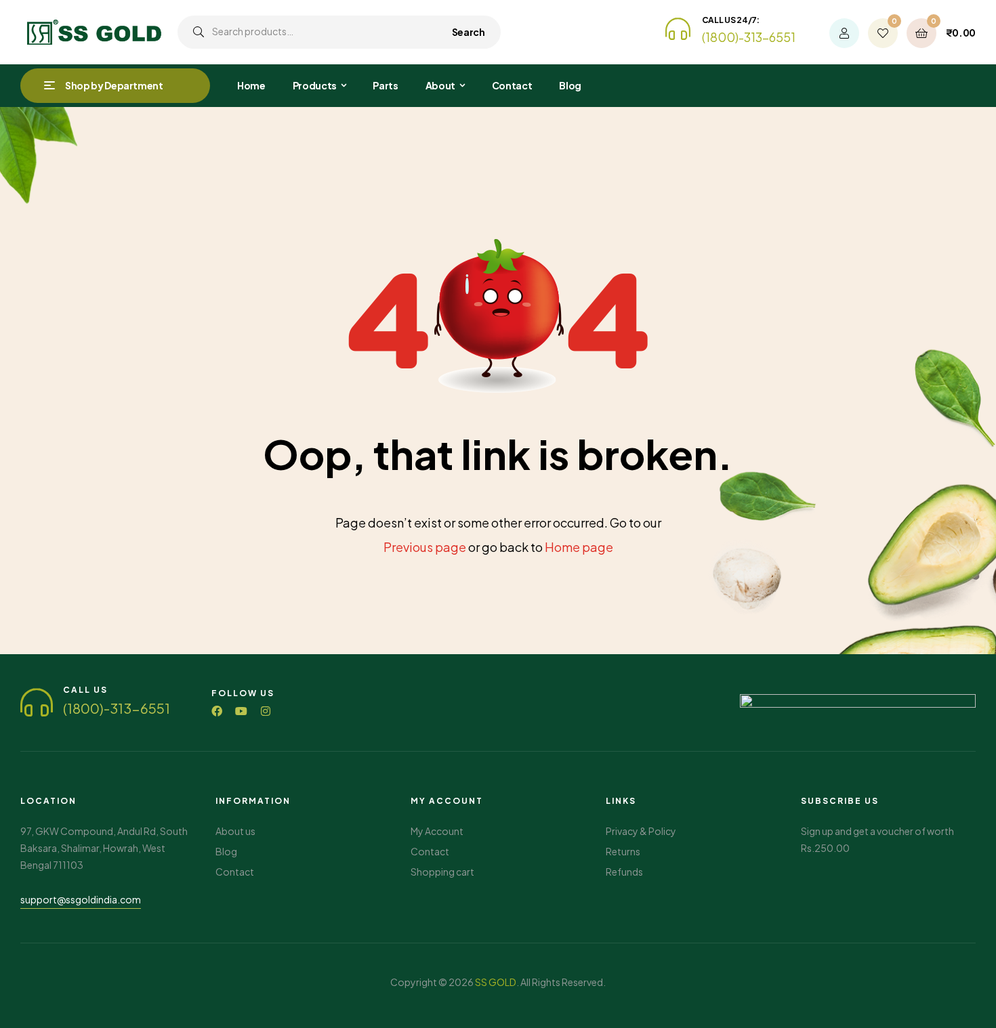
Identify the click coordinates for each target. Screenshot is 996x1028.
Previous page (424, 547)
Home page (579, 547)
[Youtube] (241, 711)
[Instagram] (265, 711)
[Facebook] (216, 711)
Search (468, 32)
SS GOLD (495, 982)
